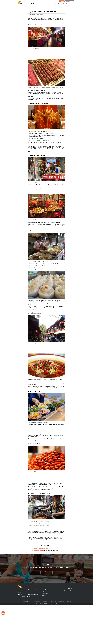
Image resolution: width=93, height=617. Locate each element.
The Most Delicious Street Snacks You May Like (39, 548)
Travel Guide (53, 3)
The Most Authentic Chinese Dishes (36, 550)
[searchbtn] (73, 1)
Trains (67, 3)
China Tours (33, 3)
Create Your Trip (46, 572)
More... (19, 592)
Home (29, 6)
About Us (72, 3)
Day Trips (47, 3)
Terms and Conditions (45, 593)
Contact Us (62, 1)
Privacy (43, 595)
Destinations (40, 3)
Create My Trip (61, 3)
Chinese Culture (34, 6)
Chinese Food (41, 6)
